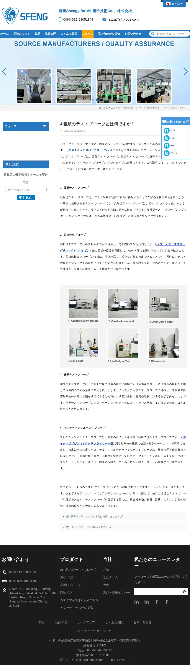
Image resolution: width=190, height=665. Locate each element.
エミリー (175, 153)
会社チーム (110, 577)
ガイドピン (67, 577)
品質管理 (50, 33)
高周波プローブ (70, 585)
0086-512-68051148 (78, 19)
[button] (93, 100)
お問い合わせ (133, 33)
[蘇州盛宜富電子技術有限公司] (25, 15)
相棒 (106, 569)
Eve (172, 138)
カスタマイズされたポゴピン (79, 600)
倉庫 (106, 585)
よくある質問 (69, 33)
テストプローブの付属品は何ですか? (91, 527)
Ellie (172, 145)
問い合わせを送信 (109, 33)
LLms (111, 659)
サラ (172, 130)
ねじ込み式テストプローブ (78, 569)
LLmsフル (123, 659)
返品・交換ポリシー (116, 592)
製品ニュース (13, 134)
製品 (37, 33)
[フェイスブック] (166, 602)
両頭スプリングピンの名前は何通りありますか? (97, 516)
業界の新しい (130, 107)
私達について (21, 33)
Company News (15, 149)
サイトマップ (86, 622)
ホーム (4, 33)
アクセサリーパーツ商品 (76, 607)
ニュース (87, 33)
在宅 (105, 107)
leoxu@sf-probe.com (123, 19)
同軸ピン (66, 592)
